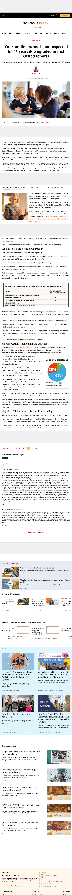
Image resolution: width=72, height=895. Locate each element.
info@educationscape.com (49, 886)
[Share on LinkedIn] (20, 448)
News (3, 33)
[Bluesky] (11, 885)
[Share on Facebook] (12, 448)
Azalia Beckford (7, 509)
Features (27, 33)
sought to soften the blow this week (23, 348)
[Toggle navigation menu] (3, 15)
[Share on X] (16, 448)
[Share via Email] (24, 448)
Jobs (10, 33)
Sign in (53, 15)
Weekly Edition (52, 33)
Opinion (18, 33)
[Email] (19, 885)
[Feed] (3, 885)
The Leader (38, 33)
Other (63, 33)
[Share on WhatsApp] (8, 448)
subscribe (65, 15)
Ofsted (43, 214)
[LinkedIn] (15, 885)
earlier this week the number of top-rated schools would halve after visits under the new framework (48, 219)
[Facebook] (7, 885)
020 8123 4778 (47, 884)
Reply (6, 504)
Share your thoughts (36, 532)
